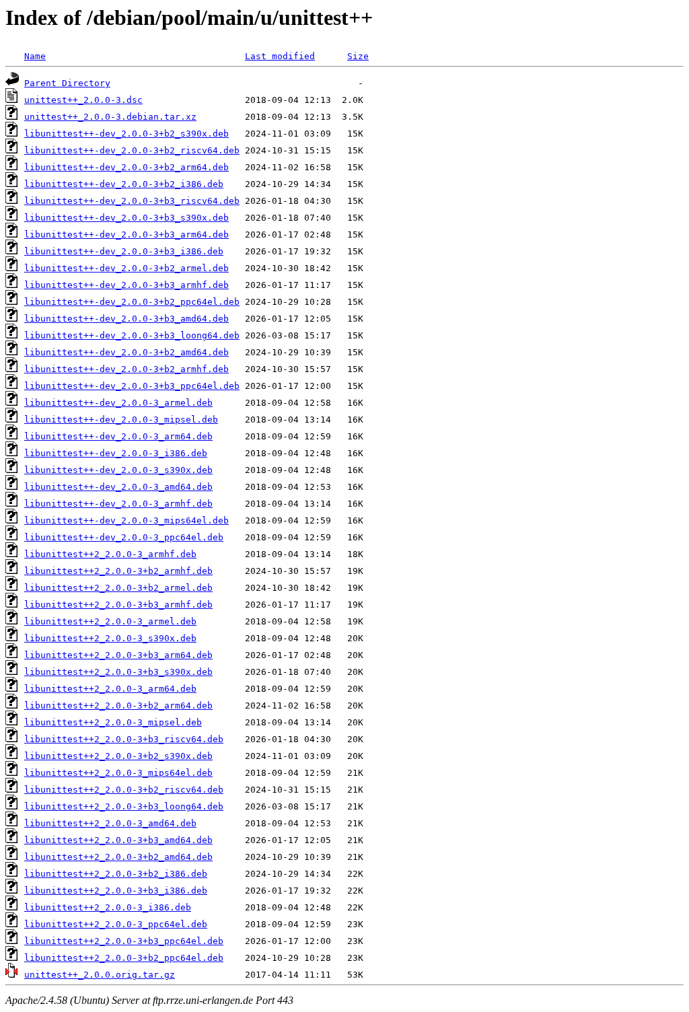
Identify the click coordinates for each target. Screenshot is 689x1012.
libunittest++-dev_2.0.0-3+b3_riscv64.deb (132, 201)
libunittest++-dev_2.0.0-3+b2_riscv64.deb (132, 150)
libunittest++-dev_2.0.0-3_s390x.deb (118, 470)
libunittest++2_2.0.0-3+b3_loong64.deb (123, 806)
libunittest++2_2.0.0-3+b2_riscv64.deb (123, 790)
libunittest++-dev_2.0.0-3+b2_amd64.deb (126, 352)
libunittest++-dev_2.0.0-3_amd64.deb (118, 487)
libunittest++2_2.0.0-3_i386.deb (107, 907)
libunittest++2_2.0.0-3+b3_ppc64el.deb (123, 941)
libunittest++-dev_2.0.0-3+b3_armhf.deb (126, 285)
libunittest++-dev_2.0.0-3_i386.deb (115, 453)
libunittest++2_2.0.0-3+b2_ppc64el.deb (123, 958)
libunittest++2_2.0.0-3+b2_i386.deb (115, 874)
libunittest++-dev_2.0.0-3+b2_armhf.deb (126, 369)
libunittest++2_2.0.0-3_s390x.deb (110, 638)
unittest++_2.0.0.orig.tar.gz (99, 975)
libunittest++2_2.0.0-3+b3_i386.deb (115, 891)
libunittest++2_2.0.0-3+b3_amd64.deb (118, 840)
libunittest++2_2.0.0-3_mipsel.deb (113, 722)
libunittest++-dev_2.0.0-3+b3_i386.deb (123, 251)
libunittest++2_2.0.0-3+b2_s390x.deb (118, 756)
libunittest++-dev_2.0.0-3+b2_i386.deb (123, 184)
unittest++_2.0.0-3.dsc (83, 100)
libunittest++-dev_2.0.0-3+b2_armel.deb (126, 268)
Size (358, 56)
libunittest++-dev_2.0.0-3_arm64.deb (118, 436)
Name (35, 56)
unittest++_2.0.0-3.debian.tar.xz (110, 117)
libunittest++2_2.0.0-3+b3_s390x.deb (118, 672)
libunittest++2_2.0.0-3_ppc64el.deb (115, 924)
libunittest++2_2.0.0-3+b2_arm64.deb (118, 705)
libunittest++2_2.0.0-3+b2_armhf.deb (118, 571)
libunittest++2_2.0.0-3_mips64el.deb (118, 773)
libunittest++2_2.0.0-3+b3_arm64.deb (118, 655)
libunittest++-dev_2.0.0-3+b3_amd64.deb (126, 319)
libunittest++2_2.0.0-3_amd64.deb (110, 823)
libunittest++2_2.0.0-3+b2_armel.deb (118, 588)
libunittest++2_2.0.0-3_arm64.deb (110, 689)
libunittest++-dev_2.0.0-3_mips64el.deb (126, 520)
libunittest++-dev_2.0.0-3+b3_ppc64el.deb (132, 386)
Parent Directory (67, 83)
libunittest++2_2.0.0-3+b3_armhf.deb (118, 605)
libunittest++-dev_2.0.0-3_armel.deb (118, 403)
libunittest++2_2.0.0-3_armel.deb (110, 621)
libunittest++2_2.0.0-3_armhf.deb (110, 554)
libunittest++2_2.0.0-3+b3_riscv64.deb (123, 739)
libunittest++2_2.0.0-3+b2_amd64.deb (118, 857)
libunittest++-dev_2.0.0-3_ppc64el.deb (123, 537)
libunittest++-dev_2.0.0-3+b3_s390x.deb (126, 218)
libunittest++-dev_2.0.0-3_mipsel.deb (121, 419)
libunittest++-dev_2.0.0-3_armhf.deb (118, 504)
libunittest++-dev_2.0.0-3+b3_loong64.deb (132, 335)
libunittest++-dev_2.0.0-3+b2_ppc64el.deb (132, 302)
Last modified (280, 56)
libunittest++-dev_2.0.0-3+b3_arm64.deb (126, 234)
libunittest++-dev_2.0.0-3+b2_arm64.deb (126, 167)
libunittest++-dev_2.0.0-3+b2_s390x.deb (126, 134)
